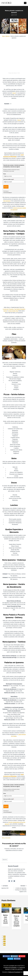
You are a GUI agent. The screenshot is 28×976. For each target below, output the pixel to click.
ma (20, 120)
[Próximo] (9, 905)
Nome (4, 173)
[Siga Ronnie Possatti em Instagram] (14, 881)
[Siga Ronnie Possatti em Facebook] (9, 881)
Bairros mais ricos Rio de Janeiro (5, 919)
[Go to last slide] (4, 905)
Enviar (6, 187)
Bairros (7, 36)
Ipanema (5, 859)
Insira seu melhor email (8, 179)
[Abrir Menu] (25, 3)
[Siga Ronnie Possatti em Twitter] (12, 881)
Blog (3, 36)
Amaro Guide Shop (13, 311)
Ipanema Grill (5, 887)
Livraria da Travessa (8, 309)
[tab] (4, 936)
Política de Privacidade (10, 967)
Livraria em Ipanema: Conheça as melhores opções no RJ (20, 888)
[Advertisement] (14, 56)
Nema (14, 93)
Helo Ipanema (6, 200)
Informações (7, 837)
